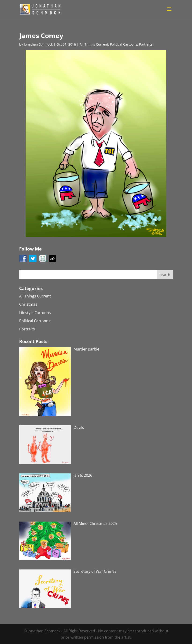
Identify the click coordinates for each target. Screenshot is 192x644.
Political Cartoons (123, 44)
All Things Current (94, 44)
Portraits (145, 44)
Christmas (28, 304)
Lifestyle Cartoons (35, 312)
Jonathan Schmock (38, 44)
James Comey (41, 35)
